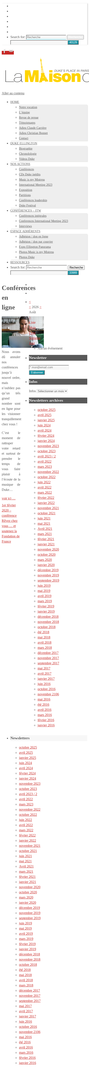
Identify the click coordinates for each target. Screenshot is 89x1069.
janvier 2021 (46, 544)
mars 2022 (45, 492)
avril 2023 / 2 (47, 456)
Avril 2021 (45, 529)
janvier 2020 (46, 565)
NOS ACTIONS (21, 16)
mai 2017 (44, 668)
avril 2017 (44, 673)
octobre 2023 (47, 451)
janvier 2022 (46, 503)
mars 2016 (45, 715)
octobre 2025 (47, 410)
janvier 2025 (46, 420)
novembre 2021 (48, 508)
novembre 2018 (48, 622)
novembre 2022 (48, 472)
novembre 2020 (48, 549)
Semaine (35, 338)
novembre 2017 (48, 658)
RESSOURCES (21, 32)
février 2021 (46, 539)
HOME (15, 6)
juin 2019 (44, 585)
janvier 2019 (46, 611)
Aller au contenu (13, 93)
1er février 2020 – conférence (9, 510)
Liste (32, 333)
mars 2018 (45, 647)
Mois (32, 327)
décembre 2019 (48, 570)
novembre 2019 (48, 575)
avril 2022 (44, 461)
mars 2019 (45, 601)
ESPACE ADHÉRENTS (27, 26)
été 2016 (43, 704)
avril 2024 (44, 430)
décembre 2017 (48, 653)
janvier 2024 (46, 441)
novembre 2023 (48, 446)
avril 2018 (44, 642)
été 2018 (43, 632)
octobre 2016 (47, 689)
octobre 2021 (47, 513)
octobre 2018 (47, 627)
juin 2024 (44, 425)
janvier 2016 (46, 725)
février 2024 (46, 435)
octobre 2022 (47, 477)
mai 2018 (44, 637)
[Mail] (11, 53)
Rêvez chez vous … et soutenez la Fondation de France (11, 531)
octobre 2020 (47, 554)
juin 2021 (44, 518)
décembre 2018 (48, 616)
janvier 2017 (46, 678)
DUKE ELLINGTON (25, 11)
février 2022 (46, 497)
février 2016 (46, 720)
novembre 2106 (48, 694)
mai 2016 (44, 699)
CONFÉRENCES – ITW (28, 21)
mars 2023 (45, 466)
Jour (32, 343)
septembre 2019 (48, 580)
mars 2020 (45, 560)
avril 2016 (44, 710)
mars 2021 (45, 534)
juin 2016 (44, 684)
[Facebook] (5, 53)
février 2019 (46, 606)
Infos (32, 391)
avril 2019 (44, 596)
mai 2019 (44, 591)
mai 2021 (44, 523)
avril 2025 (44, 415)
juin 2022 (44, 482)
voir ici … (9, 498)
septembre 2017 (48, 663)
